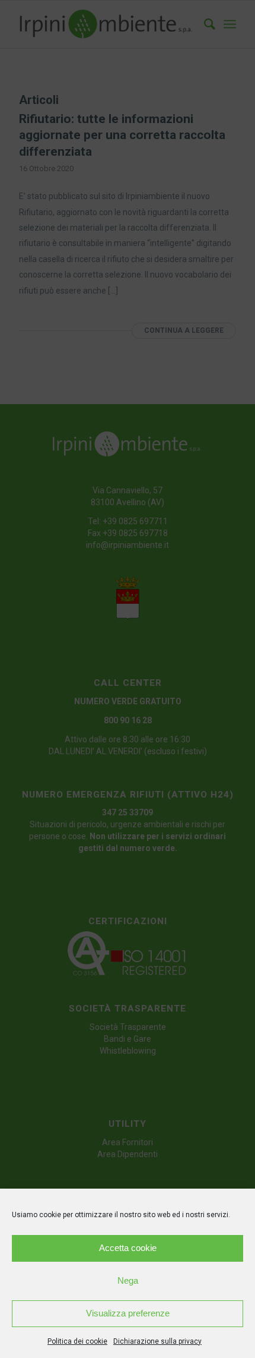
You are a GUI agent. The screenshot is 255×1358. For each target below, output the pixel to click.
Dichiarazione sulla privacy (157, 1341)
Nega (127, 1280)
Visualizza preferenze (128, 1313)
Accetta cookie (128, 1248)
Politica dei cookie (77, 1341)
